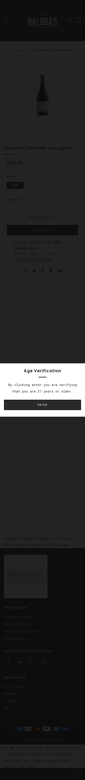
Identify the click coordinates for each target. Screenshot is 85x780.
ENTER (43, 405)
